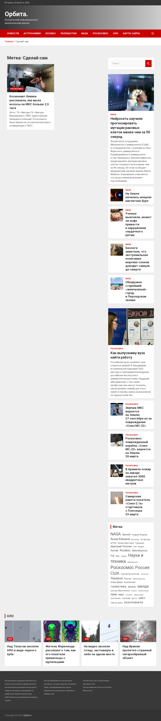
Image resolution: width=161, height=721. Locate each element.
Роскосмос (100, 33)
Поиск (148, 63)
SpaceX (126, 534)
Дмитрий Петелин (121, 546)
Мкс (118, 556)
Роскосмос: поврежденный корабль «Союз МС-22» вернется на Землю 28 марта (138, 447)
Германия (139, 543)
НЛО (115, 33)
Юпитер (127, 578)
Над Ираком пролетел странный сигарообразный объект (137, 652)
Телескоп (145, 574)
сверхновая (139, 595)
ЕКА (135, 547)
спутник (126, 598)
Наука (124, 556)
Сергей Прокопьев (130, 574)
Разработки (69, 33)
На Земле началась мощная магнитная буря (138, 197)
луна (114, 594)
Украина (117, 578)
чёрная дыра (116, 603)
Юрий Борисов (139, 579)
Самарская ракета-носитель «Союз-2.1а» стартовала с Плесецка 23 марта (137, 505)
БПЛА (113, 543)
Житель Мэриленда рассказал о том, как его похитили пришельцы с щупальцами (61, 654)
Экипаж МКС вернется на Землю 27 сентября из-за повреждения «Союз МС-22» (138, 416)
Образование (132, 562)
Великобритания (126, 543)
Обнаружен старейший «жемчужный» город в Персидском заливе (136, 291)
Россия (142, 567)
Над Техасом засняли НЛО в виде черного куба (23, 650)
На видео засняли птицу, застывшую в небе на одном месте (99, 650)
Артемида (135, 540)
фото (134, 598)
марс (121, 594)
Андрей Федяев (139, 534)
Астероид (145, 539)
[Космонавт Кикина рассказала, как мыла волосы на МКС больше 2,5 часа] (30, 78)
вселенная (129, 582)
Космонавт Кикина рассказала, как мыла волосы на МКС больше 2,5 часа (29, 102)
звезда (143, 586)
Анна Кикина (120, 539)
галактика (118, 586)
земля (134, 591)
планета (128, 595)
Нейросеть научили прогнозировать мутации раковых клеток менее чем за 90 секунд (130, 128)
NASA (84, 33)
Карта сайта (131, 33)
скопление (116, 598)
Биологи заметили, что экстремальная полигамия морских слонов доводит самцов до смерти (137, 258)
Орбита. (16, 14)
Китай (114, 550)
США (115, 573)
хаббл (141, 598)
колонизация (143, 591)
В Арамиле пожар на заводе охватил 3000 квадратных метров (138, 476)
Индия (141, 547)
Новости (13, 33)
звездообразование (120, 591)
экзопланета (133, 602)
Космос (50, 33)
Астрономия (32, 33)
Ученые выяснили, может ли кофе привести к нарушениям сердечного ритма (138, 224)
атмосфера (117, 582)
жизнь (132, 586)
